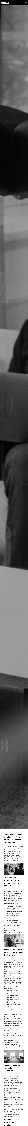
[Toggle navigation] (26, 2)
